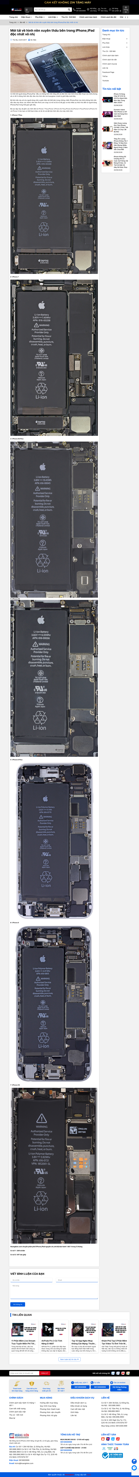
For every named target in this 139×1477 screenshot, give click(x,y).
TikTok (105, 76)
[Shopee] (103, 1439)
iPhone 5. (15, 111)
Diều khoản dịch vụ (78, 1403)
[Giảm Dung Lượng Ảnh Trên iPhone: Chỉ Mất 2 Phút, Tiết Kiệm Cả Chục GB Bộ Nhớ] (108, 129)
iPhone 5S (93, 109)
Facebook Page (108, 72)
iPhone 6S (69, 109)
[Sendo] (118, 1439)
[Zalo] (113, 1373)
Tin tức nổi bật (111, 88)
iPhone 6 (86, 109)
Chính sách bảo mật (17, 1412)
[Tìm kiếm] (69, 9)
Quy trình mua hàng (48, 1406)
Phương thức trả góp (48, 1415)
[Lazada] (108, 1439)
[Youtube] (123, 1373)
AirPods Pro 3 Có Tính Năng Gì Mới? (51, 1342)
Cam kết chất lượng (17, 1408)
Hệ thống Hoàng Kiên (119, 1388)
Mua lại (12, 1418)
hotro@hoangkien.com (24, 1463)
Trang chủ (13, 17)
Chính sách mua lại (109, 64)
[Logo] (16, 9)
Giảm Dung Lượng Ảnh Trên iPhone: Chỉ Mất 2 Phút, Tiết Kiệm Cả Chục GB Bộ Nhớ (121, 127)
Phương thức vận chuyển (50, 1412)
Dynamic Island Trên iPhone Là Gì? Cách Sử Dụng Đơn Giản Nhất (120, 113)
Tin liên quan (22, 1314)
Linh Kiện (52, 17)
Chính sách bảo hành (88, 17)
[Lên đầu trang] (134, 1457)
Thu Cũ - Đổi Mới (68, 17)
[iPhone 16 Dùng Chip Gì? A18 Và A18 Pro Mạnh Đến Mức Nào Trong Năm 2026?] (108, 99)
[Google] (128, 1373)
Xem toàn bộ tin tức (68, 1359)
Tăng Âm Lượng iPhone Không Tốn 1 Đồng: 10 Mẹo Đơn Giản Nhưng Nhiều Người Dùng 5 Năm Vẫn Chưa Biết (121, 144)
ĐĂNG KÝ (44, 1373)
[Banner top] (69, 2)
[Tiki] (113, 1439)
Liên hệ (105, 68)
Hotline (81, 9)
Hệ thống (93, 9)
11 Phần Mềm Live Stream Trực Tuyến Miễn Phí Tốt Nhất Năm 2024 (23, 1342)
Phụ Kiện (39, 17)
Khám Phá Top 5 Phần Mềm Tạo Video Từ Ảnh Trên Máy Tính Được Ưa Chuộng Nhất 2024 (114, 1342)
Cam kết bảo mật (78, 1409)
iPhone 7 (51, 109)
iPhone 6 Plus (78, 109)
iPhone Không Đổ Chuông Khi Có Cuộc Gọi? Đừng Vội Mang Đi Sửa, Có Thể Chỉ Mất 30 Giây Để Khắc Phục (121, 162)
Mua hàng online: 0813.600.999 (114, 1426)
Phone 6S (16, 599)
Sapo (89, 1475)
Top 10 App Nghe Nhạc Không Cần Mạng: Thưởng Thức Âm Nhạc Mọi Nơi (84, 1342)
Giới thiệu (75, 1412)
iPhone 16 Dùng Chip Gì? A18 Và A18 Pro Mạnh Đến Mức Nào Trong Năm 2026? (120, 98)
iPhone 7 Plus (43, 109)
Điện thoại (25, 17)
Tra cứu (104, 9)
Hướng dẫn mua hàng (49, 1403)
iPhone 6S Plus (60, 109)
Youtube (105, 81)
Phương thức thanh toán (50, 1409)
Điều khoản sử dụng (79, 1406)
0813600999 (80, 1387)
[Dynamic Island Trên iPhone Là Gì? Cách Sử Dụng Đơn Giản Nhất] (108, 114)
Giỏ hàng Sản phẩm (116, 9)
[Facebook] (118, 1373)
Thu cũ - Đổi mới (16, 1415)
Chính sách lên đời (108, 17)
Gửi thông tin (17, 1304)
